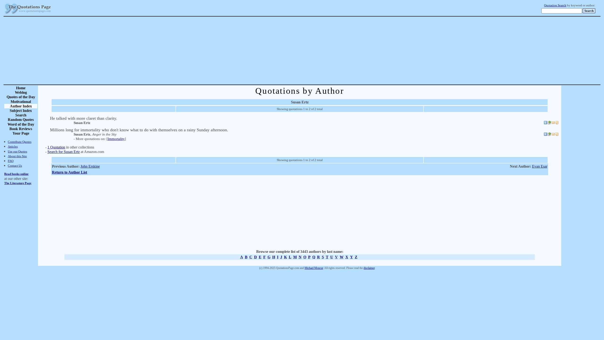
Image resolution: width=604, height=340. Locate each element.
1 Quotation (56, 147)
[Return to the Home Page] (27, 14)
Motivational (21, 102)
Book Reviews (20, 129)
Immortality (116, 139)
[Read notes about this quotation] (557, 123)
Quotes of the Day (21, 97)
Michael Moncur (314, 268)
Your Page (21, 133)
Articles (13, 146)
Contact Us (15, 165)
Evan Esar (539, 166)
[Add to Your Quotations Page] (549, 123)
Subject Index (21, 111)
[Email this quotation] (553, 123)
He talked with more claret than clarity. (83, 118)
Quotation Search (555, 5)
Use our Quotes (17, 151)
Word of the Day (21, 124)
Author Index (21, 106)
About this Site (17, 156)
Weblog (21, 92)
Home (20, 88)
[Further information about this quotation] (545, 123)
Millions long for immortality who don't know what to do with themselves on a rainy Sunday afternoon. (139, 130)
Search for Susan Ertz (63, 152)
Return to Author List (69, 172)
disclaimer (369, 268)
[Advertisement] (318, 50)
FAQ (10, 161)
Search (20, 115)
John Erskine (90, 166)
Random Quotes (21, 120)
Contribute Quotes (19, 142)
